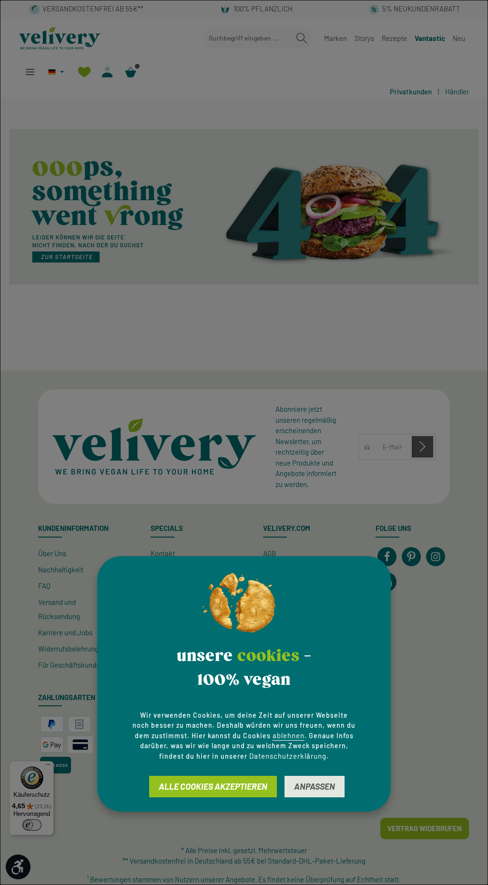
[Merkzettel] (84, 71)
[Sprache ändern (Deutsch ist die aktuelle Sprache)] (56, 71)
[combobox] (247, 38)
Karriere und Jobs (65, 632)
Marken (335, 38)
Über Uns (52, 553)
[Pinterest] (411, 556)
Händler (457, 91)
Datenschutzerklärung (287, 756)
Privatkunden (411, 91)
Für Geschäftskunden (71, 665)
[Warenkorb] (131, 71)
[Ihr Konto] (107, 71)
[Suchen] (302, 38)
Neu (459, 38)
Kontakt (163, 553)
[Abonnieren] (422, 447)
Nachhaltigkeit (60, 569)
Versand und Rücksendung (59, 609)
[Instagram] (435, 556)
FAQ (44, 585)
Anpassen (314, 786)
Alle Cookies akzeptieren (213, 786)
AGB (269, 553)
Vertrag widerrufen (424, 828)
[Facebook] (386, 556)
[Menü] (30, 71)
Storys (364, 38)
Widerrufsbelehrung (68, 648)
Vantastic (430, 38)
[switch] (31, 825)
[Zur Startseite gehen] (60, 38)
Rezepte (394, 38)
